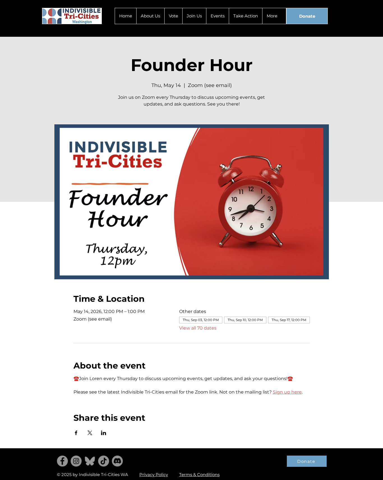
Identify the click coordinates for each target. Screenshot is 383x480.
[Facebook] (62, 461)
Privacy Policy (153, 474)
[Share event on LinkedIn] (103, 433)
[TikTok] (103, 461)
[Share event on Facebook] (76, 433)
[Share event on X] (90, 433)
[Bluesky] (89, 461)
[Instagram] (76, 461)
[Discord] (117, 461)
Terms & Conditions (199, 474)
